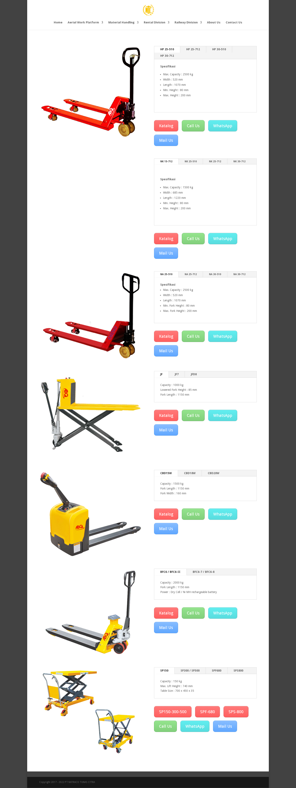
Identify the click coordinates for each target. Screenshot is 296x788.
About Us (213, 22)
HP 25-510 (167, 49)
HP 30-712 (167, 55)
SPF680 (216, 670)
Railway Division (186, 22)
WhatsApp (222, 125)
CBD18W (190, 473)
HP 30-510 (219, 49)
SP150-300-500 (172, 711)
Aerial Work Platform (83, 22)
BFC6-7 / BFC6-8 (203, 571)
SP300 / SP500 (190, 670)
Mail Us (166, 140)
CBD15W (166, 473)
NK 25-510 (191, 161)
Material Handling (121, 22)
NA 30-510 (215, 274)
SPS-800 (236, 711)
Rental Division (154, 22)
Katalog (166, 125)
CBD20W (213, 473)
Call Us (193, 125)
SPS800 (238, 670)
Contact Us (234, 22)
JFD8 (194, 374)
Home (58, 22)
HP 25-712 (193, 49)
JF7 (177, 374)
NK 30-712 (239, 161)
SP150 (164, 670)
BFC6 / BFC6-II (170, 571)
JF (161, 374)
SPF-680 (207, 711)
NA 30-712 (239, 274)
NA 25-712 (191, 274)
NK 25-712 (215, 161)
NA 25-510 (166, 274)
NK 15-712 (166, 161)
